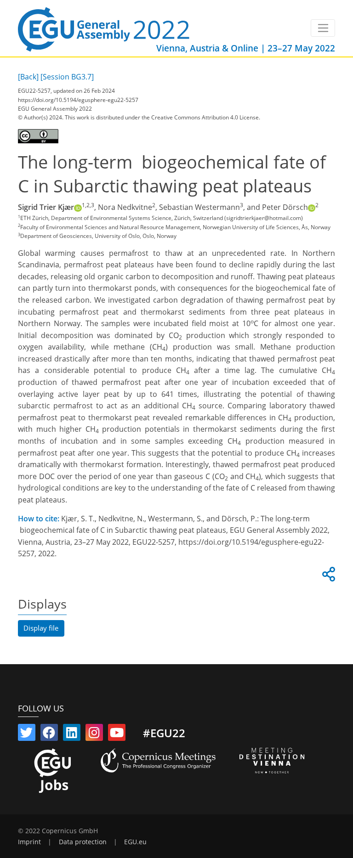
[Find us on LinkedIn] (71, 734)
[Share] (327, 577)
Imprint (29, 842)
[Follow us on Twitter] (26, 734)
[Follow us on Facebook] (49, 734)
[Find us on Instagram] (94, 734)
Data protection (83, 842)
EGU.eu (135, 842)
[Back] (28, 77)
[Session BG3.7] (67, 77)
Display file (40, 627)
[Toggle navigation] (323, 28)
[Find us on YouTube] (116, 734)
